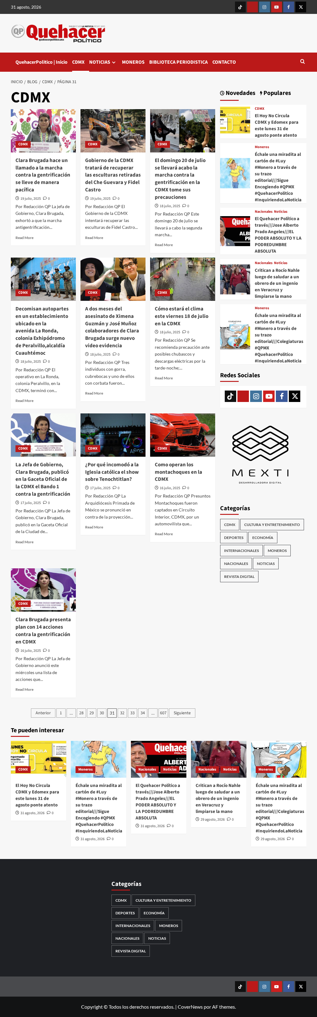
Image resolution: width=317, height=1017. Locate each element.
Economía (262, 537)
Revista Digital (239, 576)
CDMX (78, 62)
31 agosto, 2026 (32, 813)
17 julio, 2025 (30, 503)
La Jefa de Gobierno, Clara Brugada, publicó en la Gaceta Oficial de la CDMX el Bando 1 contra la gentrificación (42, 479)
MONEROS (133, 62)
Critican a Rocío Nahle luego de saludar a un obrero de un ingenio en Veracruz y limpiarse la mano (277, 283)
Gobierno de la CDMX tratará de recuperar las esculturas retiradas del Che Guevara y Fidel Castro (113, 175)
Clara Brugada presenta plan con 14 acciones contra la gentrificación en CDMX (43, 630)
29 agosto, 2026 (213, 819)
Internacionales (241, 550)
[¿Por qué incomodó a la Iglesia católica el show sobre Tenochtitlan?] (112, 435)
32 (122, 713)
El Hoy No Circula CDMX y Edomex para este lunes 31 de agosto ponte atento (276, 126)
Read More (24, 237)
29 (91, 713)
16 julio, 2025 (170, 488)
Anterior (43, 713)
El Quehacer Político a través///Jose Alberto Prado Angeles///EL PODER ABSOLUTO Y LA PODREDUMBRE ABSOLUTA (278, 235)
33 (132, 713)
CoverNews (190, 1007)
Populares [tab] (276, 93)
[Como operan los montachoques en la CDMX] (182, 435)
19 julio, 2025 (30, 198)
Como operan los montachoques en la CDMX (178, 472)
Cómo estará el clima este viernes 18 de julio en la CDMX (181, 316)
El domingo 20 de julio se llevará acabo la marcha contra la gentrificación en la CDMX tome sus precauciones (180, 179)
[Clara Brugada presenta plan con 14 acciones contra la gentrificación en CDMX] (43, 590)
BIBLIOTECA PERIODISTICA (178, 62)
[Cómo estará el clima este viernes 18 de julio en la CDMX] (182, 279)
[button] (302, 62)
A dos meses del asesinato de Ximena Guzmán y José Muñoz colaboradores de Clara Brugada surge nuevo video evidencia (112, 327)
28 (81, 713)
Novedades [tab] (239, 93)
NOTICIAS (99, 62)
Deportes (233, 537)
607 (163, 713)
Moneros (262, 147)
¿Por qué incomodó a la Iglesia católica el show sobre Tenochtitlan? (112, 472)
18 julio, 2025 (170, 206)
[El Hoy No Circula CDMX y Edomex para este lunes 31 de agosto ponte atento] (235, 121)
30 (102, 713)
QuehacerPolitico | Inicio (41, 62)
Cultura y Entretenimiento (272, 524)
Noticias (280, 211)
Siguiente (182, 713)
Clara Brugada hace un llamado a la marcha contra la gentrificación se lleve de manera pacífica (42, 175)
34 (143, 713)
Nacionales (263, 211)
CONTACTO (224, 62)
